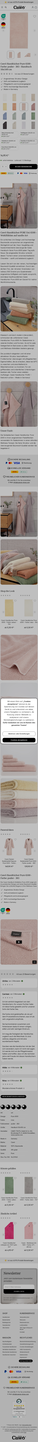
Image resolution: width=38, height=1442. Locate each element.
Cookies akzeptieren (19, 740)
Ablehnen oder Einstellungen (19, 734)
